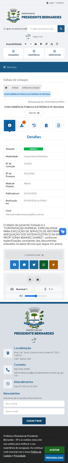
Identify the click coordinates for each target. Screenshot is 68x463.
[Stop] (37, 279)
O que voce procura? (15, 28)
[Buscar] (61, 28)
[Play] (30, 279)
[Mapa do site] (52, 44)
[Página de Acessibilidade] (57, 44)
